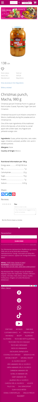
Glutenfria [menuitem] (7, 339)
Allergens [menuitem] (29, 336)
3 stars (6, 204)
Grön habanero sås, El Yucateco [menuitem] (19, 367)
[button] (35, 2)
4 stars (8, 204)
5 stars (10, 204)
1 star (3, 204)
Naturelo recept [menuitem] (11, 358)
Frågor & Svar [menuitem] (29, 333)
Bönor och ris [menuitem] (29, 355)
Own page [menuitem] (29, 329)
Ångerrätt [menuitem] (20, 396)
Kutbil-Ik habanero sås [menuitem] (19, 374)
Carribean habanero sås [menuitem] (19, 371)
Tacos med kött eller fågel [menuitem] (25, 339)
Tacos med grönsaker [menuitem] (19, 345)
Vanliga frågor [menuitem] (28, 393)
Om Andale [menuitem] (9, 336)
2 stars (5, 204)
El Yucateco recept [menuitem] (19, 361)
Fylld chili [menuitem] (11, 386)
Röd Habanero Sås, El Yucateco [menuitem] (19, 364)
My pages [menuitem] (19, 329)
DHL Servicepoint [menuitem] (24, 386)
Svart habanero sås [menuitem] (19, 377)
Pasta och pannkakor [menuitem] (19, 348)
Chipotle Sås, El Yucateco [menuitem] (14, 383)
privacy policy (33, 244)
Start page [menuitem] (9, 329)
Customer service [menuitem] (11, 333)
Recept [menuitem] (19, 336)
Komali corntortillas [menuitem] (12, 393)
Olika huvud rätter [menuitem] (19, 390)
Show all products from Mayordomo (12, 83)
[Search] (19, 2)
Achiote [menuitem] (30, 383)
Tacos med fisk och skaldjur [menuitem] (19, 342)
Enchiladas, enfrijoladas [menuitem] (19, 352)
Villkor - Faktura (6, 288)
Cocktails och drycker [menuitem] (11, 355)
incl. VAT (27, 3)
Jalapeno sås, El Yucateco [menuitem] (19, 380)
